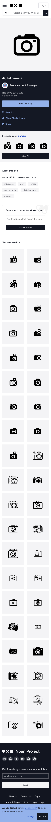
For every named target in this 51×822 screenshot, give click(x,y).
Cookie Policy (31, 808)
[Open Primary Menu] (5, 6)
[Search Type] (7, 13)
